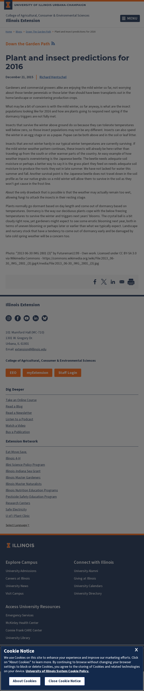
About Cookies (25, 681)
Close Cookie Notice (65, 681)
